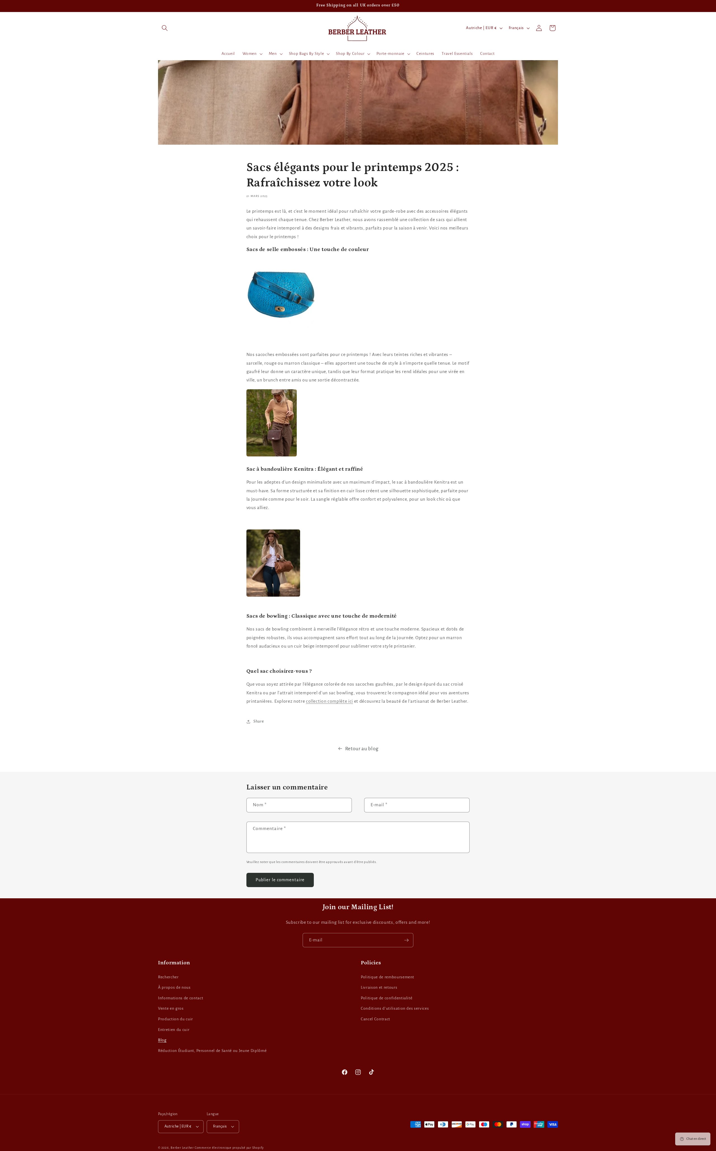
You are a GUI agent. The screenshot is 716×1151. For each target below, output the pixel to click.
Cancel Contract (375, 1019)
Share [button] (258, 721)
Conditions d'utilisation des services (395, 1008)
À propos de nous (174, 987)
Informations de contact (180, 998)
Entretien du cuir (173, 1030)
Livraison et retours (379, 987)
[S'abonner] (406, 940)
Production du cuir (175, 1019)
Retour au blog (362, 748)
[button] (164, 28)
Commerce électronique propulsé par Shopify (229, 1147)
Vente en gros (171, 1008)
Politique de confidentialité (386, 998)
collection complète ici (329, 701)
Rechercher (168, 977)
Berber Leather (182, 1147)
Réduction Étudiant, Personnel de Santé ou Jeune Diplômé (212, 1051)
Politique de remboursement (387, 977)
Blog (162, 1040)
